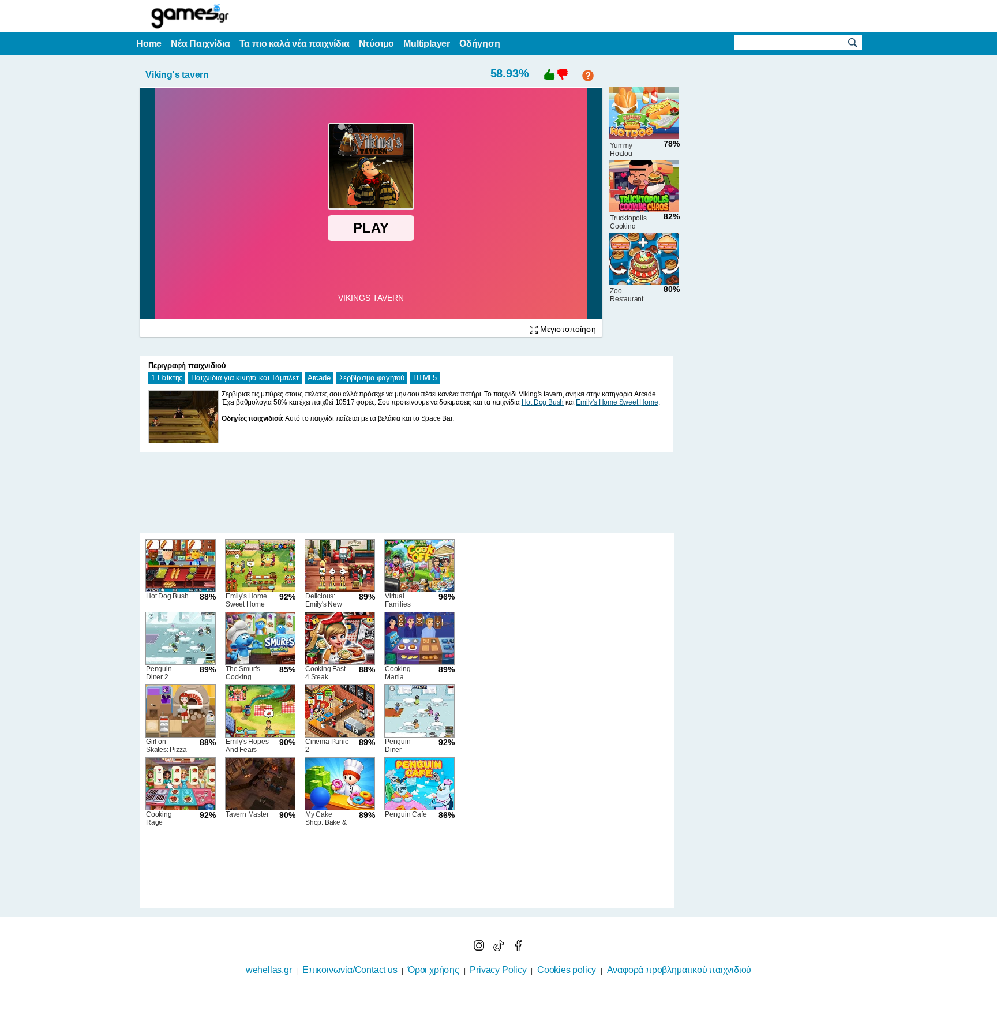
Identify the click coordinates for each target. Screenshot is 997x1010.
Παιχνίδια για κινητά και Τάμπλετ (245, 377)
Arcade (319, 377)
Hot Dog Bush (543, 402)
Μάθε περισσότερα (491, 1002)
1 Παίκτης (166, 377)
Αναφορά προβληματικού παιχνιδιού (679, 970)
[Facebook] (518, 948)
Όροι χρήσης (433, 970)
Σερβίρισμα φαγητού (371, 377)
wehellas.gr (269, 970)
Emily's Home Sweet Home (617, 402)
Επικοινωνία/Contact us (350, 970)
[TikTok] (499, 948)
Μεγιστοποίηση (567, 329)
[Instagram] (480, 948)
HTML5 (425, 377)
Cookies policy (566, 970)
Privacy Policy (498, 970)
